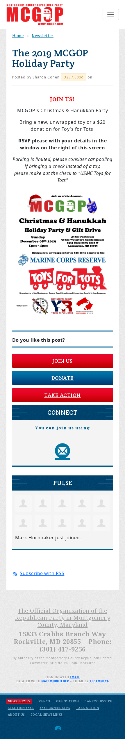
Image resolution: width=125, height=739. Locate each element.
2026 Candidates (55, 708)
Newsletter (42, 35)
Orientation (67, 701)
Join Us (62, 360)
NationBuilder (55, 681)
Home (18, 35)
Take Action (62, 395)
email (75, 677)
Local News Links (47, 715)
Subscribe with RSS (42, 573)
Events (43, 701)
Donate (62, 378)
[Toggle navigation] (111, 14)
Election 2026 (21, 708)
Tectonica (99, 681)
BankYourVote (98, 701)
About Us (16, 715)
